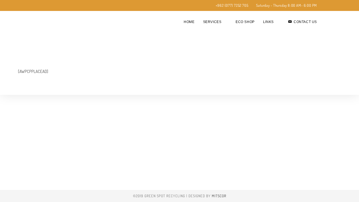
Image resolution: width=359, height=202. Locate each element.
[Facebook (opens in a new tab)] (44, 5)
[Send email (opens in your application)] (56, 5)
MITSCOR (219, 196)
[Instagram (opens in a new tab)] (50, 5)
